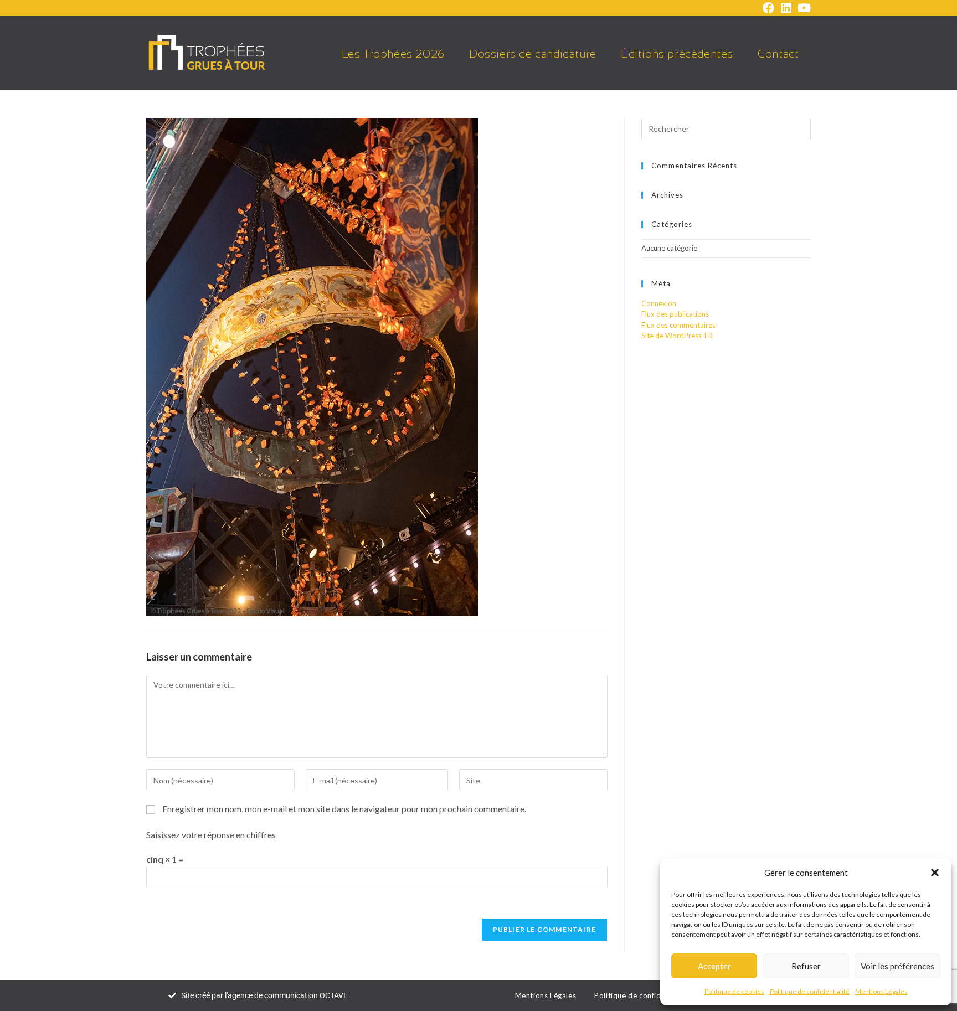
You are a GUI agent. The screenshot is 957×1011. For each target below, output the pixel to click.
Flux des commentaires (678, 325)
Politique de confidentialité (810, 991)
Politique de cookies (734, 991)
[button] (934, 872)
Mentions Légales (881, 991)
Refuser (806, 966)
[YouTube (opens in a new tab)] (802, 8)
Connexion (658, 303)
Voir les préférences (897, 966)
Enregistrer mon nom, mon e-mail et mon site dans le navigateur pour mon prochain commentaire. (344, 808)
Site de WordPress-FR (677, 335)
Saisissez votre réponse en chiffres (211, 834)
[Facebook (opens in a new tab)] (768, 8)
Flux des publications (675, 314)
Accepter (714, 966)
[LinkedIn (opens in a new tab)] (786, 8)
